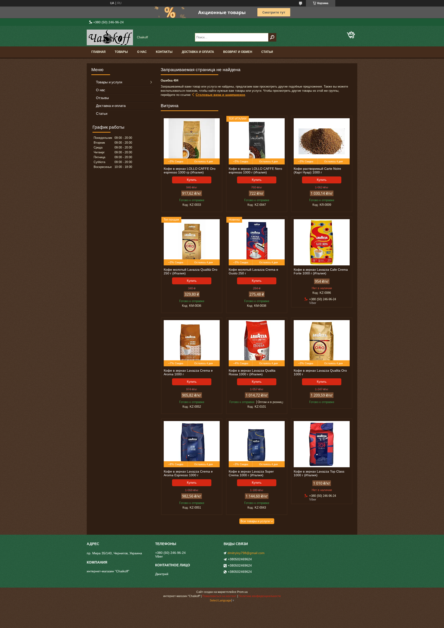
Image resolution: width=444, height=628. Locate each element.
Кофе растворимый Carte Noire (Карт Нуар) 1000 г (317, 170)
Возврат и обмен (237, 52)
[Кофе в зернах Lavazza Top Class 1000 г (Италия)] (322, 444)
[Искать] (272, 37)
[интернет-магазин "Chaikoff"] (110, 37)
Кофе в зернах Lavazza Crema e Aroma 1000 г (188, 372)
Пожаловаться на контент (219, 596)
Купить (192, 180)
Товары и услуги (109, 82)
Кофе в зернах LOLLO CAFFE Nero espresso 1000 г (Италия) (255, 170)
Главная (98, 52)
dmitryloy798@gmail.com (246, 553)
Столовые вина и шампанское (220, 95)
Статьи (267, 52)
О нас (142, 52)
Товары (121, 52)
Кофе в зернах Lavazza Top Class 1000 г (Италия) (319, 473)
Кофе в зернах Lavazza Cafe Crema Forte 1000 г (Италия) (321, 271)
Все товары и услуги (255, 521)
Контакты (164, 52)
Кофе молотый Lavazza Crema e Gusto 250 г (253, 271)
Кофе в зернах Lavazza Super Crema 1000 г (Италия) (251, 473)
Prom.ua (242, 592)
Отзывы (102, 98)
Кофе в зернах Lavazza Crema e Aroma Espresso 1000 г (188, 473)
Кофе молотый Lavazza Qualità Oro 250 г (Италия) (190, 271)
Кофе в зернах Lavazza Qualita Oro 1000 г (320, 372)
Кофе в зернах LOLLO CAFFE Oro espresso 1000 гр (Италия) (190, 170)
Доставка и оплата (198, 52)
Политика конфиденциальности (260, 596)
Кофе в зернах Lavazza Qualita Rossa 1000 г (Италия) (252, 372)
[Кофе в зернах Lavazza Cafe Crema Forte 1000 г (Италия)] (322, 242)
